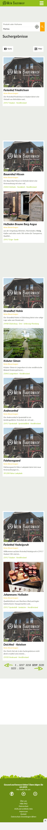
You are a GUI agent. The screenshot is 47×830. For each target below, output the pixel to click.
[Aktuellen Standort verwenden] (37, 27)
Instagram (35, 793)
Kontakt (23, 814)
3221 (13, 668)
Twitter (23, 793)
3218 (8, 665)
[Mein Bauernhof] (17, 3)
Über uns (23, 801)
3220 (41, 665)
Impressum (23, 811)
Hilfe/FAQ (23, 804)
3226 (21, 668)
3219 (34, 665)
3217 (21, 665)
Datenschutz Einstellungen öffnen (23, 817)
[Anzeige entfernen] (45, 820)
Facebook (11, 793)
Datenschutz (23, 806)
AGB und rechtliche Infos (23, 809)
